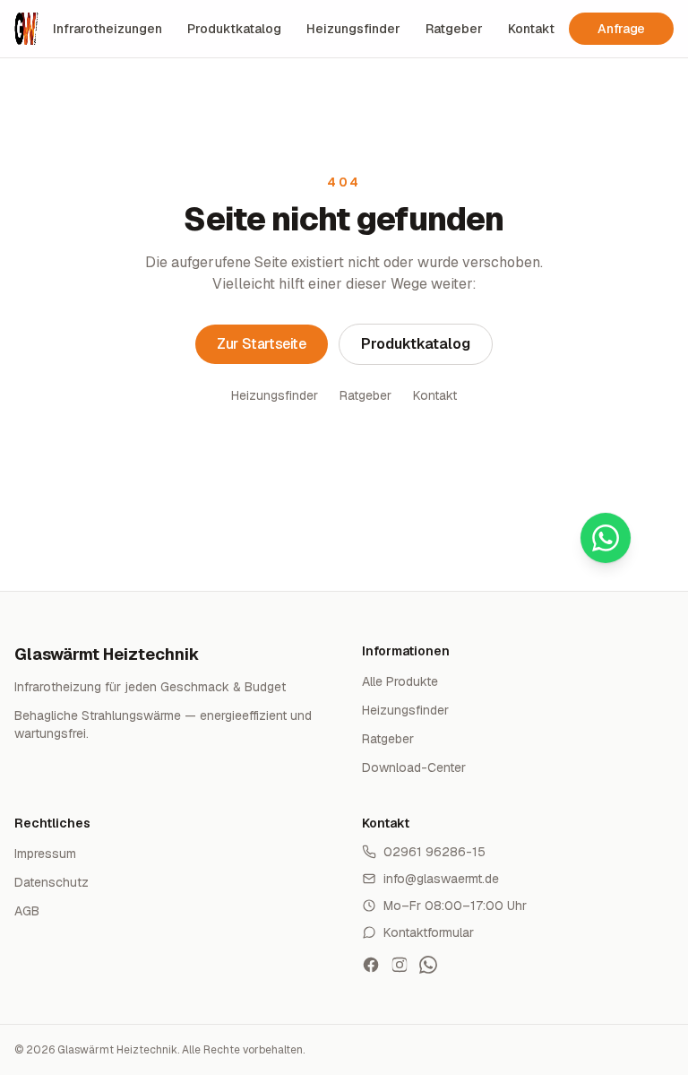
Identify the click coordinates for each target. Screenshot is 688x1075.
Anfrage (621, 29)
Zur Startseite (261, 343)
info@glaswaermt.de (441, 879)
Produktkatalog (234, 29)
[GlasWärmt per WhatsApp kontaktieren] (428, 965)
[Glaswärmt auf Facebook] (371, 965)
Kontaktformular (428, 932)
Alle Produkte (400, 681)
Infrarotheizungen (107, 29)
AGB (26, 911)
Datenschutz (51, 882)
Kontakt (531, 29)
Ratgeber (454, 29)
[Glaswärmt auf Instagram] (399, 965)
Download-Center (414, 767)
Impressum (45, 853)
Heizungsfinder (353, 29)
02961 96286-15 (434, 852)
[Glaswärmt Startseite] (26, 29)
